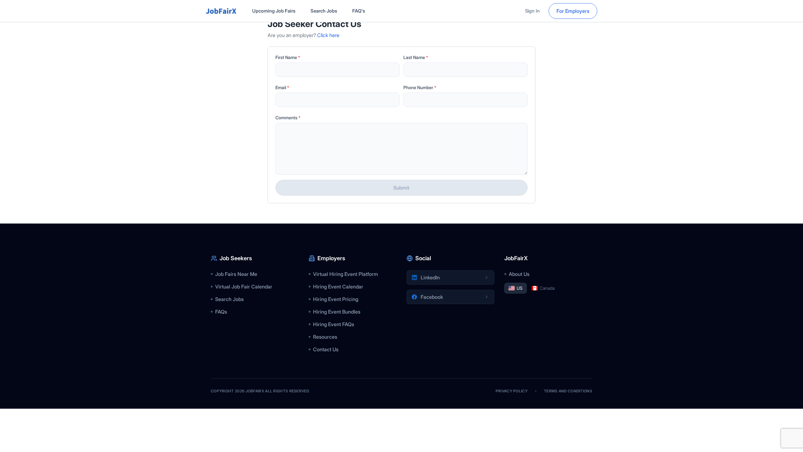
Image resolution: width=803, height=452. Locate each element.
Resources (325, 337)
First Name (287, 57)
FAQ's (358, 11)
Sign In (532, 11)
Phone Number (419, 87)
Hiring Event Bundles (336, 312)
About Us (519, 274)
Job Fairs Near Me (236, 274)
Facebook (432, 297)
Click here (328, 35)
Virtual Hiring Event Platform (345, 274)
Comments (287, 117)
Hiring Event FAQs (333, 324)
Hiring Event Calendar (338, 286)
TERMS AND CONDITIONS (568, 391)
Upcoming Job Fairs (273, 11)
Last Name (415, 57)
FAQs (221, 312)
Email (282, 87)
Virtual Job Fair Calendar (243, 286)
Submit (401, 188)
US (520, 288)
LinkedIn (430, 277)
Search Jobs (324, 11)
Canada (547, 288)
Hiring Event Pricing (335, 299)
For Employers (572, 11)
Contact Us (325, 349)
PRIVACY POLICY (512, 391)
